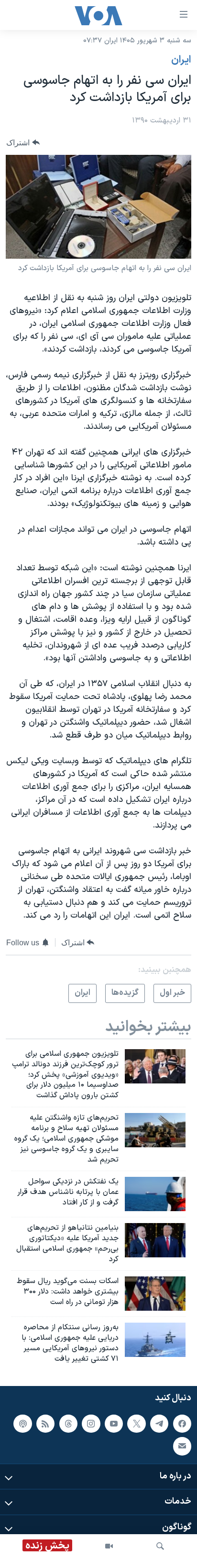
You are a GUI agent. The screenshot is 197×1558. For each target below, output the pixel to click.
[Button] (23, 142)
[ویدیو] (109, 1546)
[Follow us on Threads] (68, 1424)
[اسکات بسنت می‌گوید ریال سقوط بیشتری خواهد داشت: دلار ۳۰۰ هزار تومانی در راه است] (155, 1293)
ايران (181, 60)
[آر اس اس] (45, 1424)
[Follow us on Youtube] (114, 1424)
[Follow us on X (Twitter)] (136, 1424)
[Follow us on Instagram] (91, 1424)
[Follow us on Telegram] (159, 1424)
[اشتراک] (182, 1446)
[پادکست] (22, 1424)
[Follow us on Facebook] (182, 1424)
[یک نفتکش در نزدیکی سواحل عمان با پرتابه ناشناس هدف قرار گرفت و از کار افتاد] (155, 1194)
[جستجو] (160, 1546)
